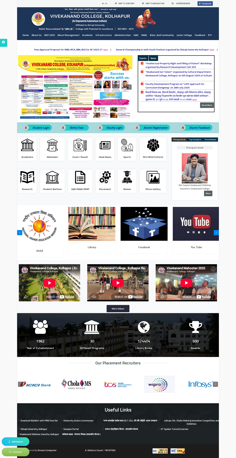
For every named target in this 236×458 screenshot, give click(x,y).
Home (25, 35)
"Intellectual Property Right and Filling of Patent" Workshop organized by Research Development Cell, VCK (178, 65)
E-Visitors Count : (100, 450)
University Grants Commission (78, 420)
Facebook (205, 3)
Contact (26, 42)
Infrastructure (104, 35)
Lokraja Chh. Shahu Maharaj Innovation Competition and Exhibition (191, 422)
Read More (207, 105)
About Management (68, 35)
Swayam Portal (71, 429)
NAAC (144, 35)
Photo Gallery (153, 189)
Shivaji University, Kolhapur (34, 429)
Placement (105, 189)
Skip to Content (126, 3)
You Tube (196, 247)
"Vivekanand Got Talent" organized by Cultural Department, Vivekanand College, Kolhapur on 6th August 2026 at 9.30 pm (178, 73)
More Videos (118, 308)
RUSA (39, 251)
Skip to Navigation (154, 3)
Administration (123, 35)
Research (27, 189)
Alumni (127, 189)
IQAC (136, 35)
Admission (52, 157)
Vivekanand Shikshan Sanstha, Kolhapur (39, 434)
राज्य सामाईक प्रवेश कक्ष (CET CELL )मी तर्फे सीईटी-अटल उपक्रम (130, 420)
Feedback (200, 35)
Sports (127, 157)
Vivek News (105, 157)
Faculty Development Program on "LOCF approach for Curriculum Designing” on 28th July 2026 (174, 85)
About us (36, 35)
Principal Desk (179, 139)
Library (92, 247)
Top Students (195, 139)
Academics (27, 157)
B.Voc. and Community (162, 35)
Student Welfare (52, 189)
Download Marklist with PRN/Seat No (39, 420)
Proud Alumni (210, 139)
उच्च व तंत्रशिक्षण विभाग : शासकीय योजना (121, 429)
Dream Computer (47, 450)
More (208, 193)
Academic (87, 35)
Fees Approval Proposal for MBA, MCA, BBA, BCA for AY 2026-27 (50, 49)
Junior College (184, 35)
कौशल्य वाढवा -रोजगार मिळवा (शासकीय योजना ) (81, 434)
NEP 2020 (49, 35)
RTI (210, 35)
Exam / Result (80, 157)
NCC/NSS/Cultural (153, 157)
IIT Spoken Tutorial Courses (174, 429)
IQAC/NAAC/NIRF (80, 189)
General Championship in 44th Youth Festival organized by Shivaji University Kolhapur (144, 49)
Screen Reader (183, 3)
